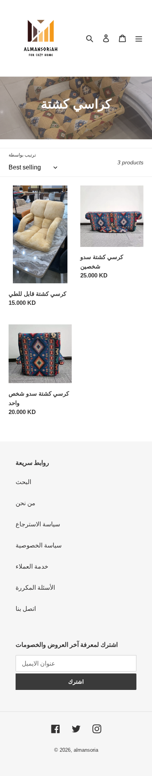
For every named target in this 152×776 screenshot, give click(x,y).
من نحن (25, 503)
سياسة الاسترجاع (38, 524)
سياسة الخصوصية (39, 545)
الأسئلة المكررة (35, 587)
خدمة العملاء (32, 566)
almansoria (86, 750)
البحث (23, 482)
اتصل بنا (26, 608)
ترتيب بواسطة (22, 155)
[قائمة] (139, 38)
